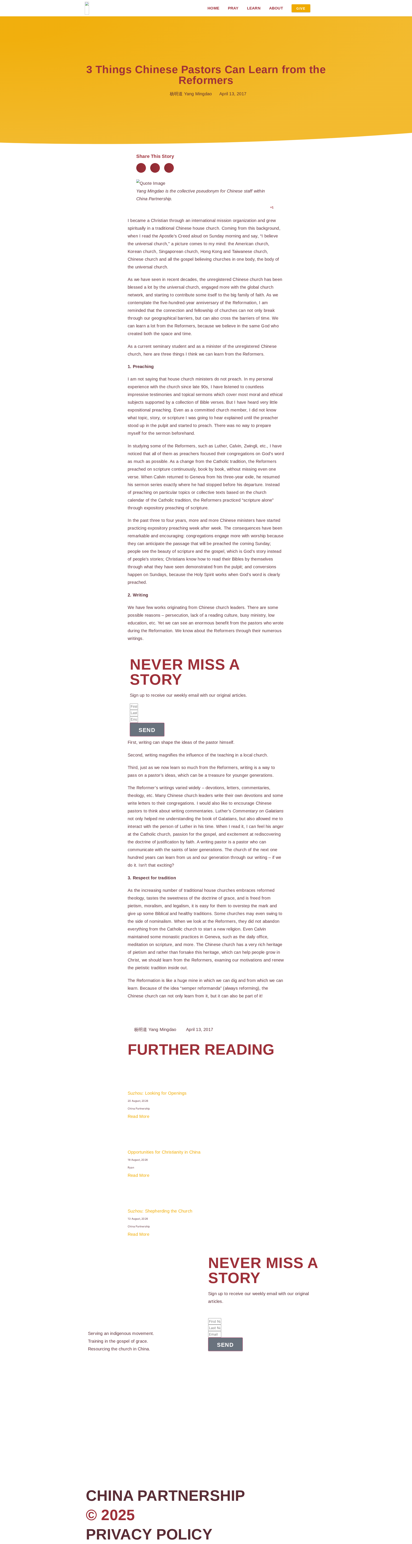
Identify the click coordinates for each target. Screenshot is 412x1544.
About (276, 8)
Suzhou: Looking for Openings (157, 1093)
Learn (254, 8)
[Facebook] (89, 1369)
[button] (141, 168)
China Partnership (165, 1495)
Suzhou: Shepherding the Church (160, 1211)
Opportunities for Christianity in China (164, 1152)
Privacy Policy (149, 1534)
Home (213, 8)
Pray (233, 8)
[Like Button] (266, 207)
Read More (138, 1116)
